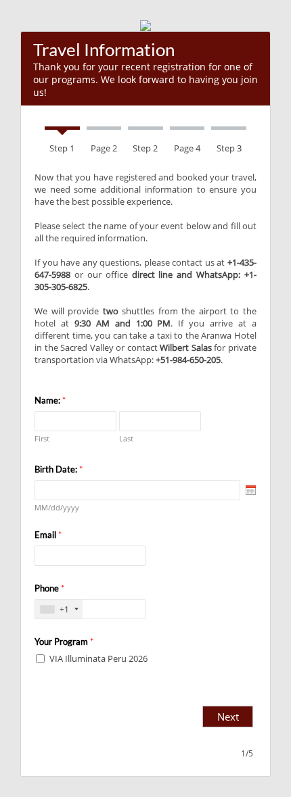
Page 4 (187, 148)
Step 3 (229, 148)
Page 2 (104, 148)
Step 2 (145, 148)
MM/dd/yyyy (57, 507)
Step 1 (61, 148)
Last (126, 438)
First (42, 438)
